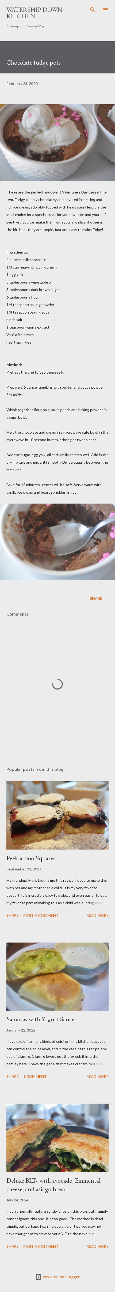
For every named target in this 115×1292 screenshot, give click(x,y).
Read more (97, 915)
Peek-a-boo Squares (30, 858)
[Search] (92, 9)
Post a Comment (41, 915)
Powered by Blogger (61, 1276)
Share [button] (96, 598)
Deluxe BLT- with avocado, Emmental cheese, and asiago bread (53, 1184)
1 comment (35, 1076)
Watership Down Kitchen (34, 12)
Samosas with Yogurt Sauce (40, 1019)
